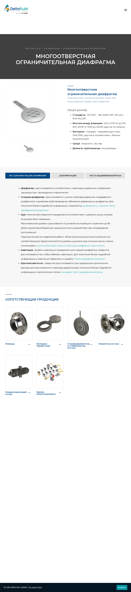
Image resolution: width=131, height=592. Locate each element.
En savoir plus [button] (35, 587)
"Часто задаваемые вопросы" (89, 259)
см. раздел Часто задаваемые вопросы (81, 272)
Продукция (52, 48)
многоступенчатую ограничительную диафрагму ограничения (70, 245)
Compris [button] (122, 587)
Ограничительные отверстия (84, 48)
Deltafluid (33, 48)
